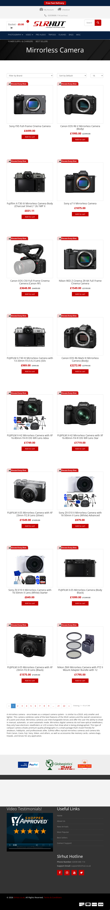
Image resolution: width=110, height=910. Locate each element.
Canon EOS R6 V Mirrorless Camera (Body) (80, 127)
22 (64, 706)
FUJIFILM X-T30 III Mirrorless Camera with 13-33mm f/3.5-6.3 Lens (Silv (30, 359)
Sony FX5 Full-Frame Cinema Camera (30, 126)
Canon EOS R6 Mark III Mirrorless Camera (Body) (80, 359)
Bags (71, 34)
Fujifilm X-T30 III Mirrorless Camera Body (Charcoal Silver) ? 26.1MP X (30, 205)
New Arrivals (62, 826)
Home (59, 815)
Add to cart (30, 137)
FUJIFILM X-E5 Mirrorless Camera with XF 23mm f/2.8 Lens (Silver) (30, 514)
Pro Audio (41, 34)
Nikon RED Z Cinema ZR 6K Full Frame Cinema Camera (80, 282)
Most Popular (63, 832)
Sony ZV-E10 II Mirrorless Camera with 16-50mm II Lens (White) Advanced (80, 514)
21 (59, 706)
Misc (78, 34)
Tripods (52, 34)
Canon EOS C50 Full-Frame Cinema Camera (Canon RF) (30, 282)
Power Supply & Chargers (20, 41)
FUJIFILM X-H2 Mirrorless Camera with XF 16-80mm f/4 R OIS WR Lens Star (80, 437)
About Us (61, 821)
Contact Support (64, 843)
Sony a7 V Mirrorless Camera (80, 203)
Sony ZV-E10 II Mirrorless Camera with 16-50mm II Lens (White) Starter (29, 591)
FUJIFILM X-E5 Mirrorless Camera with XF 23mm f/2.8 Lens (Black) (30, 669)
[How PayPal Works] (28, 764)
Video (29, 34)
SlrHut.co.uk (19, 897)
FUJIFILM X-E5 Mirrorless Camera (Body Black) (80, 591)
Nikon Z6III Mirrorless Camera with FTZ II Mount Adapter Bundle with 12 (80, 669)
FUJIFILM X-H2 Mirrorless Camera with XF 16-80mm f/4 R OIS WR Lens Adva (30, 437)
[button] (98, 22)
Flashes (62, 34)
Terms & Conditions (53, 897)
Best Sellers (42, 41)
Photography (15, 34)
